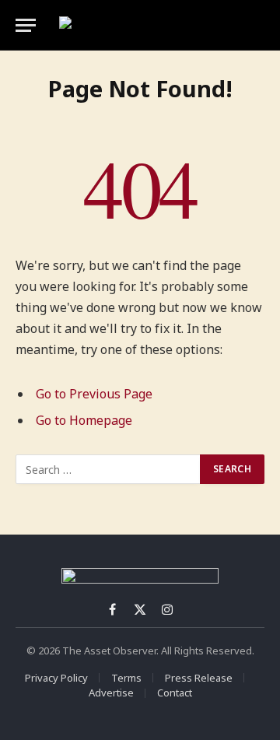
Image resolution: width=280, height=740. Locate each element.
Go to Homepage (84, 420)
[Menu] (26, 25)
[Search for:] (108, 469)
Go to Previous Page (94, 393)
